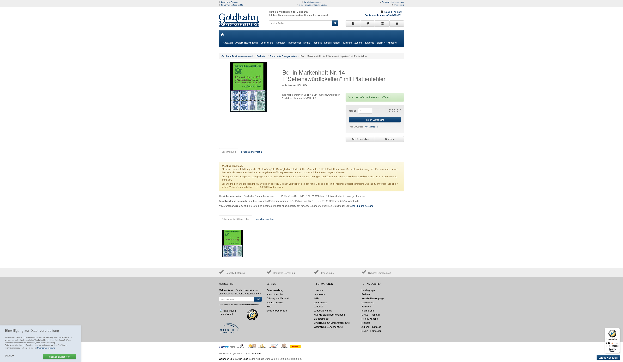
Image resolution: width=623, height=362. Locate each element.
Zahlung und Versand (362, 205)
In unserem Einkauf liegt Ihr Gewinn (313, 4)
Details (8, 355)
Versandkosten (371, 126)
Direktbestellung (275, 290)
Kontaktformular (275, 294)
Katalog (387, 11)
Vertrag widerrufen (608, 357)
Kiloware (347, 42)
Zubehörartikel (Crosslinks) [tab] (235, 219)
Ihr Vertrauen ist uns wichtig (232, 4)
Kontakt (398, 11)
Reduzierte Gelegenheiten (283, 56)
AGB (316, 298)
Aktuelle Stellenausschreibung (329, 314)
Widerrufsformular (323, 310)
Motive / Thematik (312, 42)
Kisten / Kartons (332, 42)
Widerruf (318, 306)
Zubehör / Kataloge (364, 42)
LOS (258, 299)
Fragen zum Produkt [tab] (251, 151)
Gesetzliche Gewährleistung (328, 326)
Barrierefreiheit (321, 318)
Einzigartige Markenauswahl (393, 2)
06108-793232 (394, 15)
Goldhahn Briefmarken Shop (233, 358)
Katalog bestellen (275, 302)
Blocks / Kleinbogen (387, 42)
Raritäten (280, 42)
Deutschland (267, 42)
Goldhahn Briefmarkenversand (237, 56)
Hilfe (269, 306)
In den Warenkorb (375, 119)
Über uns (318, 290)
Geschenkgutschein (277, 310)
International (294, 42)
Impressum (319, 294)
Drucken (389, 139)
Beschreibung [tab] (229, 151)
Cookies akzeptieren (59, 356)
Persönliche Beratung (229, 2)
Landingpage (368, 290)
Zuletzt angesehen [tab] (264, 219)
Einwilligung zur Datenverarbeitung (332, 322)
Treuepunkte (399, 4)
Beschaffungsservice (312, 2)
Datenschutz (320, 302)
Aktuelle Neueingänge (246, 42)
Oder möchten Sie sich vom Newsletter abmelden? (239, 304)
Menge (352, 110)
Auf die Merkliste (360, 139)
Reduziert (228, 42)
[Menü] (618, 330)
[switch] (612, 350)
